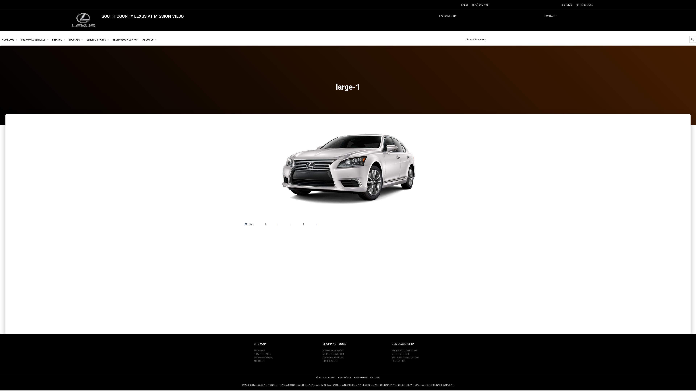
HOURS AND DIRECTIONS (404, 350)
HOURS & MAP (447, 16)
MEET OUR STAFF (400, 354)
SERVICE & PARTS (96, 40)
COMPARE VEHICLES (333, 357)
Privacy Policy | (362, 377)
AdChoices (375, 377)
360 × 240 (309, 224)
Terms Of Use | (346, 377)
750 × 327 (297, 224)
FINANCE (57, 40)
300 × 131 (271, 224)
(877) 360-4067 (481, 4)
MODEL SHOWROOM (333, 354)
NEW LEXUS (8, 40)
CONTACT (550, 16)
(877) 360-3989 (584, 4)
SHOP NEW (259, 350)
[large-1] (348, 171)
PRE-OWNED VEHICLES (33, 40)
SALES (465, 4)
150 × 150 (259, 224)
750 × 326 (284, 224)
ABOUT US (148, 40)
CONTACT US (398, 361)
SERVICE (567, 4)
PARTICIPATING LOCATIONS (405, 357)
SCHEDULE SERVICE (333, 350)
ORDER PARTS (330, 361)
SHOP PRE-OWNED (263, 357)
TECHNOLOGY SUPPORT (126, 40)
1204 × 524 (323, 224)
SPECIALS (74, 40)
